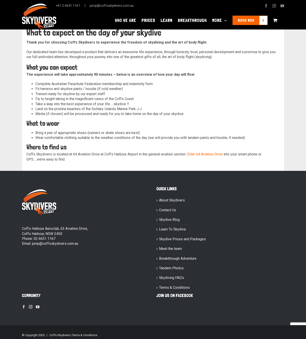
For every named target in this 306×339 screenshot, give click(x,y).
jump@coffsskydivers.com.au (112, 6)
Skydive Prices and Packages (182, 239)
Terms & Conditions (174, 287)
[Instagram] (30, 307)
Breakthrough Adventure (177, 258)
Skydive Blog (169, 220)
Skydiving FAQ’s (171, 278)
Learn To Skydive (172, 229)
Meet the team (170, 249)
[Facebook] (24, 307)
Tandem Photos (171, 268)
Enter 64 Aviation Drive (205, 154)
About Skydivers (172, 200)
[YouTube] (37, 307)
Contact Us (167, 210)
